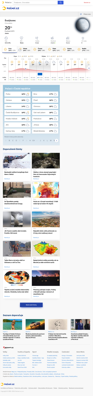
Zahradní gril (57, 374)
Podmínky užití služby (21, 388)
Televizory (57, 376)
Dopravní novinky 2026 (82, 360)
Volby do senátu (7, 365)
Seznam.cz (87, 2)
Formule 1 (34, 365)
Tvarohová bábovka (52, 362)
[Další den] (89, 68)
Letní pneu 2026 (80, 355)
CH (33, 140)
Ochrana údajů (32, 388)
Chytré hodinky (64, 376)
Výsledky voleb (6, 360)
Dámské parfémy (37, 376)
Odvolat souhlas (63, 388)
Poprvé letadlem (66, 358)
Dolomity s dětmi (66, 367)
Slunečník (32, 374)
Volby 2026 (6, 355)
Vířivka (62, 374)
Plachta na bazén (18, 374)
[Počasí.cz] (10, 8)
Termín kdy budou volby (9, 362)
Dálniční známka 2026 (82, 358)
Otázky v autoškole (81, 365)
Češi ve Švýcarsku (66, 362)
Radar (55, 388)
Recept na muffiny (51, 358)
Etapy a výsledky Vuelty (23, 358)
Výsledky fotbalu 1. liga (38, 358)
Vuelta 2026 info (22, 355)
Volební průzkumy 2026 (9, 358)
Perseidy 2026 (30, 371)
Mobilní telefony (18, 376)
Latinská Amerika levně (67, 365)
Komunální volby (7, 367)
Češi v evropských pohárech (50, 371)
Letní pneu (44, 376)
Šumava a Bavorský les (67, 360)
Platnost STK (79, 367)
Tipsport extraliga (36, 360)
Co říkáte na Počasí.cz (7, 388)
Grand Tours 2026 (22, 367)
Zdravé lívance (50, 360)
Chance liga (35, 355)
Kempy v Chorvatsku (67, 355)
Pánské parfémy (73, 376)
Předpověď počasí (21, 371)
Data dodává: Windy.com (45, 388)
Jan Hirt (20, 360)
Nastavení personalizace (76, 388)
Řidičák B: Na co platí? (82, 362)
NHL (33, 367)
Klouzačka (38, 374)
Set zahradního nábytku (47, 374)
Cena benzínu (38, 371)
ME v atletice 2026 (37, 362)
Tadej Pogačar (21, 362)
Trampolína (26, 374)
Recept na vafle (51, 365)
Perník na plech (51, 367)
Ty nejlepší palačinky (52, 355)
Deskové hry (51, 376)
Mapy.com (14, 371)
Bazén (11, 374)
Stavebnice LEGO (27, 376)
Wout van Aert (21, 365)
